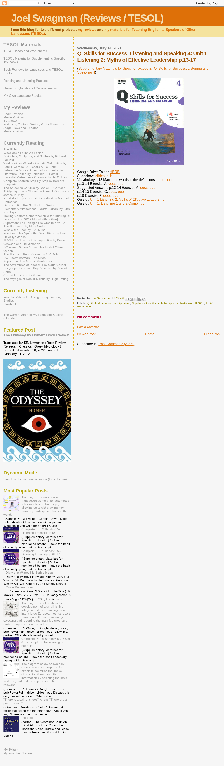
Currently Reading (24, 143)
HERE (115, 172)
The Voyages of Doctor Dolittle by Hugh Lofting (36, 279)
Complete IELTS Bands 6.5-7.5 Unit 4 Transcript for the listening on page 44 (46, 642)
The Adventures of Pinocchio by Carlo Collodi (35, 265)
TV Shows (11, 121)
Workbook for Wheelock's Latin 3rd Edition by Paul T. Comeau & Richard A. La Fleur (35, 165)
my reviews (87, 30)
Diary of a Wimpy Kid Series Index (29, 572)
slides (100, 176)
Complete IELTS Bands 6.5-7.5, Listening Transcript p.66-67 (43, 552)
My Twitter (11, 749)
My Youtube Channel (18, 753)
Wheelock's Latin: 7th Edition (23, 153)
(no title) (27, 717)
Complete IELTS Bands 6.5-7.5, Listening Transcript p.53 (43, 530)
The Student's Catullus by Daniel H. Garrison (34, 188)
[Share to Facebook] (139, 299)
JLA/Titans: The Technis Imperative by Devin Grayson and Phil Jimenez (34, 242)
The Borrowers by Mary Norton (25, 226)
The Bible (10, 149)
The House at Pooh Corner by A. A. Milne (32, 254)
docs (160, 180)
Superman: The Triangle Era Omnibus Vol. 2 (34, 223)
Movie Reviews (14, 117)
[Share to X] (135, 299)
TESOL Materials (22, 44)
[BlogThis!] (131, 299)
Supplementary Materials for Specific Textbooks (115, 68)
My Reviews (17, 107)
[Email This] (127, 299)
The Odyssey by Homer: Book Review (36, 335)
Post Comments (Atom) (116, 344)
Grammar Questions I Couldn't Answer (31, 88)
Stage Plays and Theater (21, 128)
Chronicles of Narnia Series (22, 275)
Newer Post (86, 334)
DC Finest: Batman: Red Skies (25, 258)
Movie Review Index (19, 587)
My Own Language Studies (23, 95)
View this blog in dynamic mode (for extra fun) (35, 479)
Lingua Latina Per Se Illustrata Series (29, 205)
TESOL (199, 303)
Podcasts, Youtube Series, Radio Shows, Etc (34, 124)
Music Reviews (14, 131)
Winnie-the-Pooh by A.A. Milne (25, 230)
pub (109, 176)
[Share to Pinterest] (144, 299)
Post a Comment (88, 327)
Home (149, 334)
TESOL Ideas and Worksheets (25, 51)
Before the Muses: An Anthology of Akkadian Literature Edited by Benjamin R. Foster (34, 172)
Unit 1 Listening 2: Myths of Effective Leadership (127, 199)
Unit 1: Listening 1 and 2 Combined (117, 203)
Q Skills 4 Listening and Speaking (108, 303)
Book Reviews (13, 114)
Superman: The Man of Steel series (28, 261)
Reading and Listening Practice (26, 81)
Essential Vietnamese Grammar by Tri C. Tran (35, 177)
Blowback (10, 304)
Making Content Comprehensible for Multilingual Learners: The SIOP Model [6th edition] (37, 217)
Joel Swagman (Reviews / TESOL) (87, 18)
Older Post (212, 334)
